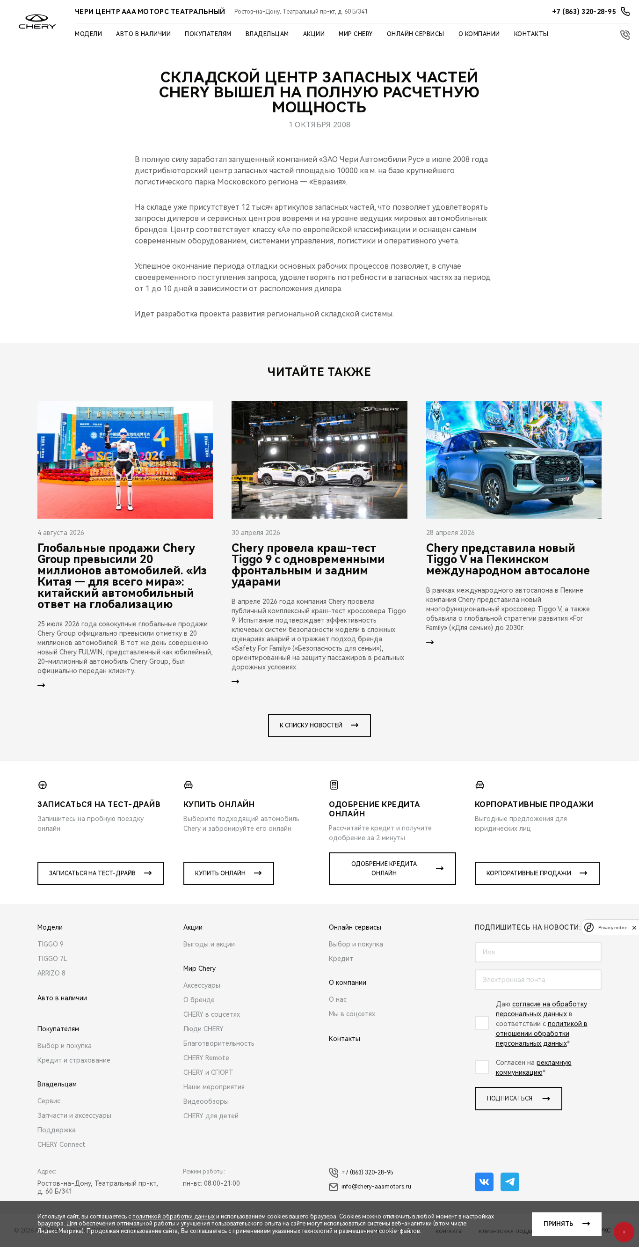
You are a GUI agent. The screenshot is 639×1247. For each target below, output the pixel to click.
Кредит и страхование (73, 1060)
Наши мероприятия (214, 1087)
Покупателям (208, 34)
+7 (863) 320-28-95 (367, 1172)
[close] (634, 927)
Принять (558, 1224)
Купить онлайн (220, 873)
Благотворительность (218, 1043)
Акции (314, 34)
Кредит (341, 958)
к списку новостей (311, 725)
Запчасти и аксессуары (74, 1115)
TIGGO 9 (50, 944)
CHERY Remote (206, 1058)
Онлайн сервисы (415, 34)
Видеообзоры (206, 1101)
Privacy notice (612, 927)
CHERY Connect (61, 1144)
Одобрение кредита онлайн (384, 869)
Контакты (531, 34)
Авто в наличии (143, 34)
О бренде (199, 1000)
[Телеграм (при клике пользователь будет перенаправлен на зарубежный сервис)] (510, 1182)
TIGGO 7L (52, 958)
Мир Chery (356, 34)
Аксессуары (201, 985)
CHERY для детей (211, 1116)
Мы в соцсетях (352, 1014)
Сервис (48, 1101)
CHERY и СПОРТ (208, 1072)
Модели (88, 34)
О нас (338, 999)
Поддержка (56, 1130)
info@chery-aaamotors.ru (376, 1186)
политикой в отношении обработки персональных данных (542, 1033)
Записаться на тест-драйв (92, 873)
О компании (479, 34)
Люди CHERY (203, 1029)
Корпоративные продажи (529, 873)
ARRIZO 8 (51, 973)
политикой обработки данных (173, 1216)
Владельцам (267, 34)
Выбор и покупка (64, 1045)
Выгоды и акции (209, 944)
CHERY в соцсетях (211, 1014)
